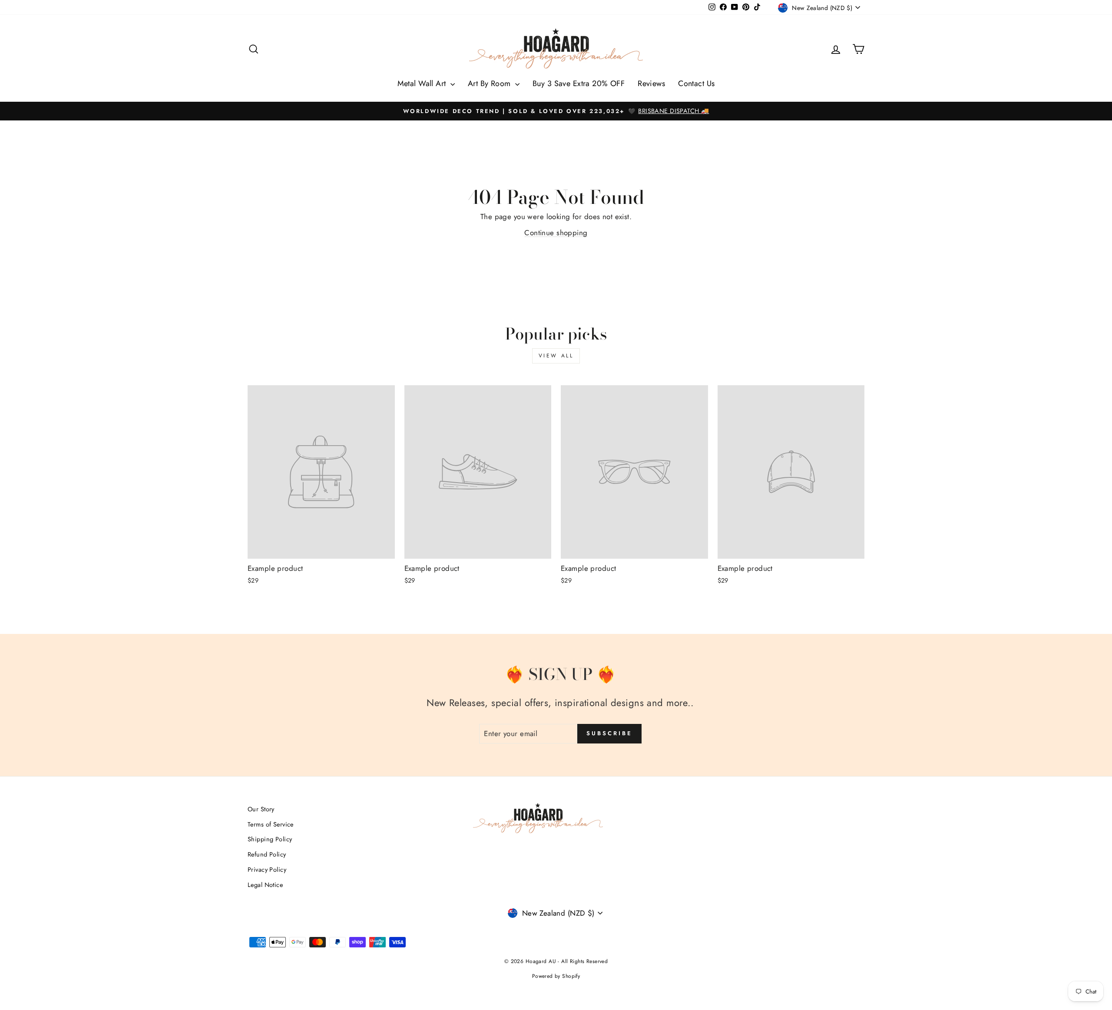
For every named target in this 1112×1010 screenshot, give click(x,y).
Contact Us (696, 83)
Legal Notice (265, 884)
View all (556, 356)
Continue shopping (555, 232)
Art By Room (490, 83)
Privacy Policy (267, 869)
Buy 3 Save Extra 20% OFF (579, 83)
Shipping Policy (270, 839)
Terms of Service (271, 824)
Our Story (261, 809)
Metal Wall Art (422, 83)
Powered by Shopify (556, 976)
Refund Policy (267, 854)
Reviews (651, 83)
